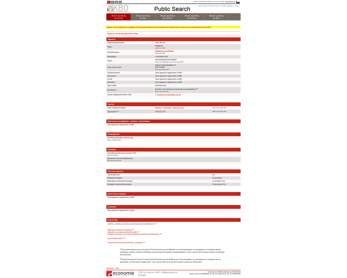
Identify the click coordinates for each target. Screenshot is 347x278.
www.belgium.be (230, 1)
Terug (117, 268)
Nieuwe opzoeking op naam (143, 17)
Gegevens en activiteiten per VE (169, 95)
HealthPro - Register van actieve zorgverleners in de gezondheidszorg (130, 224)
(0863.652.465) (178, 108)
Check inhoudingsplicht (115, 238)
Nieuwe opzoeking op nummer (119, 17)
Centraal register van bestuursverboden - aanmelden (124, 242)
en (120, 2)
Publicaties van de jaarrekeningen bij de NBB (122, 232)
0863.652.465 (160, 111)
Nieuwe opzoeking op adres (216, 17)
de (116, 2)
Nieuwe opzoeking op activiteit (167, 17)
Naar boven (110, 268)
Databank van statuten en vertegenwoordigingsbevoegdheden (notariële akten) (133, 234)
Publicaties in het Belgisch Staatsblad (119, 230)
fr (112, 2)
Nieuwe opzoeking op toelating (192, 17)
